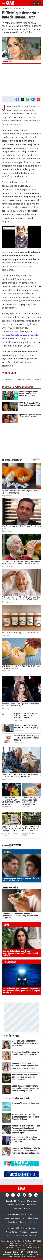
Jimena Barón (13, 106)
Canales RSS (13, 1228)
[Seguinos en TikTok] (24, 1195)
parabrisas (21, 962)
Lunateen (17, 1208)
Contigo (31, 1214)
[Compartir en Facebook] (17, 99)
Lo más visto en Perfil (16, 1098)
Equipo (34, 1232)
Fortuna (10, 1204)
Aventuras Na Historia (14, 1218)
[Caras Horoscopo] (21, 1176)
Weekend (20, 1204)
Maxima (31, 1222)
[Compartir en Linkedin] (33, 99)
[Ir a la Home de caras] (10, 4)
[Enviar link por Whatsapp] (27, 99)
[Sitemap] (36, 1195)
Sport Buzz (12, 1222)
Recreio (23, 1222)
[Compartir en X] (22, 99)
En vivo (37, 3)
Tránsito (32, 1235)
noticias (21, 852)
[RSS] (30, 1195)
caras (21, 925)
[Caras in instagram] (7, 1195)
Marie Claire (32, 1201)
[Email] (38, 99)
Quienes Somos (28, 1228)
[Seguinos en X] (18, 1195)
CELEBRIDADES (7, 8)
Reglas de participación (17, 1235)
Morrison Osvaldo (23, 379)
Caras (23, 1214)
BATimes (27, 1208)
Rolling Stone (32, 1218)
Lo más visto (10, 1036)
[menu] (3, 3)
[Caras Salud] (21, 1165)
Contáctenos (11, 1232)
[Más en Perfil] (15, 845)
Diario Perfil (11, 1201)
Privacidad (24, 1232)
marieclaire (21, 887)
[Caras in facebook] (13, 1195)
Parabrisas (31, 1204)
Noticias (21, 1201)
